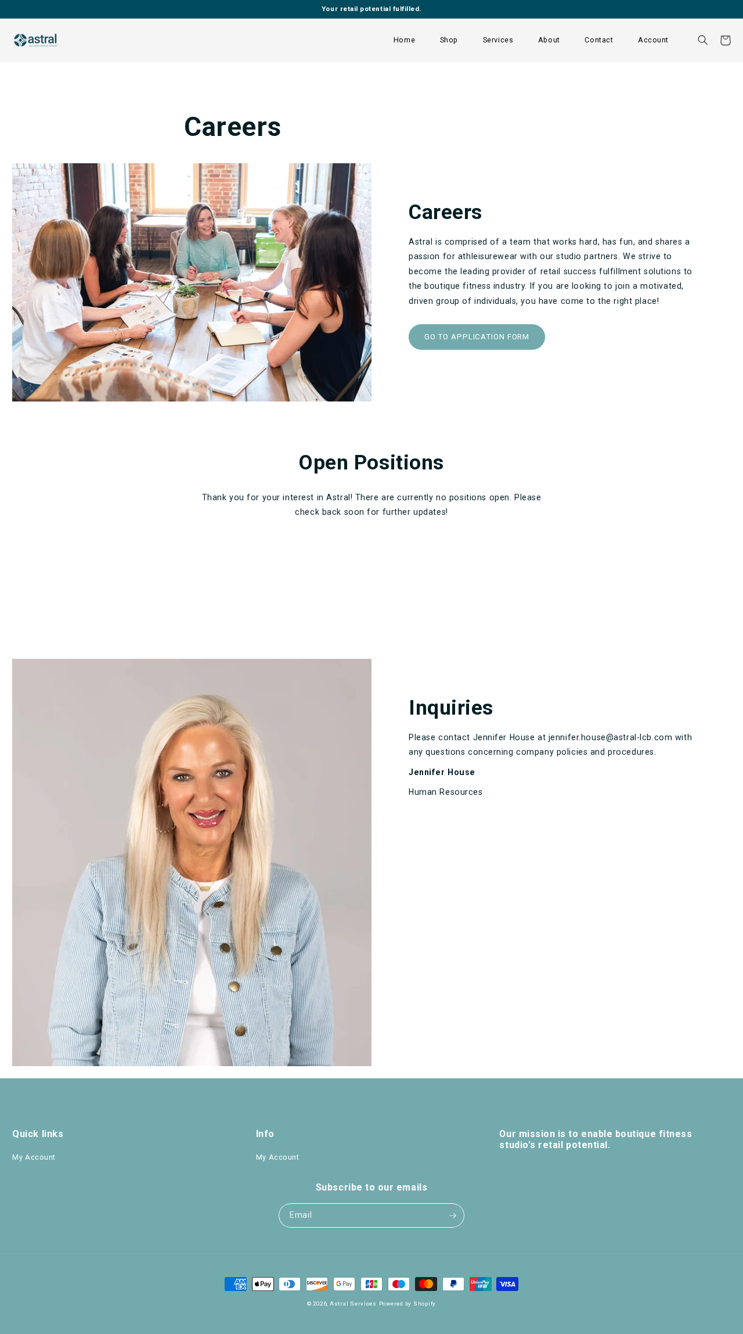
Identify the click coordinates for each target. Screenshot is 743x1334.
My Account (34, 1157)
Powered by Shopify (407, 1303)
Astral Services (353, 1303)
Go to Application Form (477, 336)
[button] (448, 40)
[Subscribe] (452, 1215)
